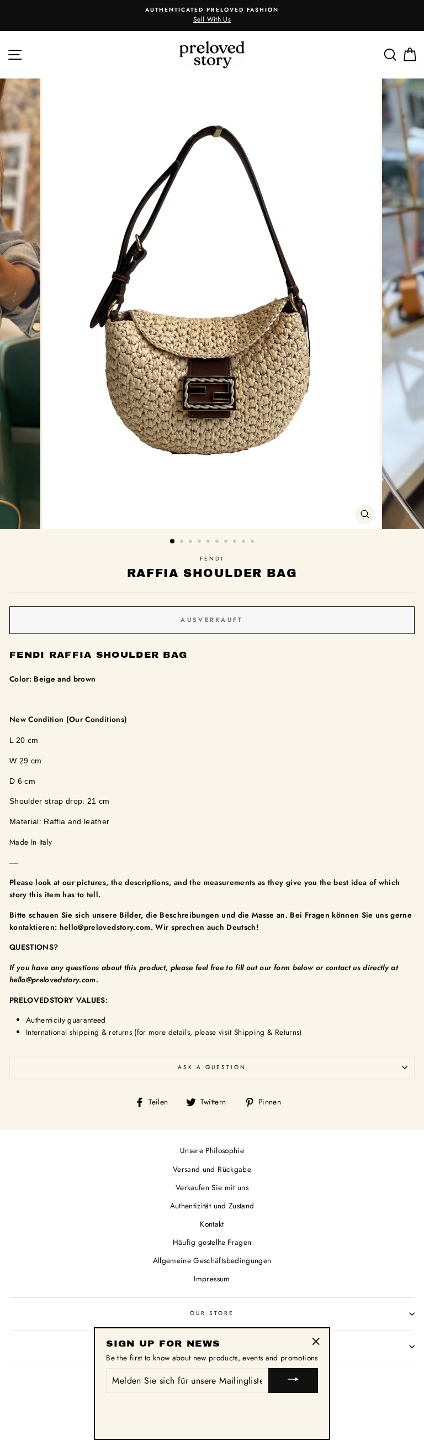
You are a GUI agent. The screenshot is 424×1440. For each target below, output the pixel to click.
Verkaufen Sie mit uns (212, 1187)
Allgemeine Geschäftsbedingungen (212, 1260)
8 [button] (236, 542)
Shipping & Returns (266, 1032)
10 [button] (253, 542)
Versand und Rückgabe (212, 1169)
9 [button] (244, 542)
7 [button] (227, 542)
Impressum (212, 1278)
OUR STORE (212, 1313)
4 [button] (200, 542)
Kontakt (212, 1223)
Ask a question (212, 1067)
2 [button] (183, 542)
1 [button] (173, 541)
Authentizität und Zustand (212, 1205)
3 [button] (191, 542)
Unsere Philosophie (212, 1150)
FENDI (212, 558)
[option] (212, 303)
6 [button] (218, 542)
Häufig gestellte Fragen (212, 1242)
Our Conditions (96, 719)
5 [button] (209, 542)
